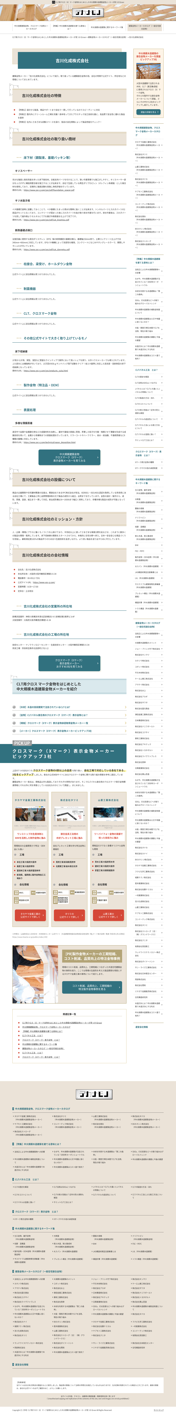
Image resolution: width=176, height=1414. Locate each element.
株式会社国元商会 (142, 708)
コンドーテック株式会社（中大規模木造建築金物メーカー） (147, 207)
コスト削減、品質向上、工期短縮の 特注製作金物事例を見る (92, 987)
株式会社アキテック (143, 744)
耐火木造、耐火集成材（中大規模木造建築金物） (145, 537)
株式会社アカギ (141, 696)
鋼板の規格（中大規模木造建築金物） (145, 510)
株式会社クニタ (141, 940)
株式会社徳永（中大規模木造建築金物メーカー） (147, 219)
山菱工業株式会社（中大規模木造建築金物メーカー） (147, 169)
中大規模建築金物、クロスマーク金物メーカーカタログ (46, 1027)
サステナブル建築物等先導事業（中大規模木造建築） (147, 586)
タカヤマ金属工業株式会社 (145, 865)
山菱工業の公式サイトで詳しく (108, 915)
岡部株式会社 (140, 979)
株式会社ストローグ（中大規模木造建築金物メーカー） (147, 244)
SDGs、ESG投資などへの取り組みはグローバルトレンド (147, 302)
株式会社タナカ (141, 847)
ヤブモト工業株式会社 (144, 913)
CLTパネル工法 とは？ (32, 1035)
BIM (136, 545)
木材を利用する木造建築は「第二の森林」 (147, 292)
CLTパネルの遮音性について (146, 419)
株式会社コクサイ (142, 732)
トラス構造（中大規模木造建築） (146, 610)
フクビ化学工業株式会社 (145, 871)
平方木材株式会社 (142, 672)
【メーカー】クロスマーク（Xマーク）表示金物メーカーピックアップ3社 (55, 730)
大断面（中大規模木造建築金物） (145, 501)
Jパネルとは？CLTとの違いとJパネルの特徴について (147, 390)
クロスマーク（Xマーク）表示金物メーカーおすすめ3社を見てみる (69, 663)
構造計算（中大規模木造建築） (147, 602)
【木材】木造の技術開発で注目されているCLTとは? (44, 707)
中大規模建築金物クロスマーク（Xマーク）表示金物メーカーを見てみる (69, 457)
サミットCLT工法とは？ (144, 440)
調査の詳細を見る (148, 112)
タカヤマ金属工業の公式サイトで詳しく (30, 915)
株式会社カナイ (141, 853)
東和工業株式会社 (142, 738)
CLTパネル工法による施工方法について (147, 426)
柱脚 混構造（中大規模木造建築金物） (145, 528)
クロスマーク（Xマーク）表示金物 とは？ (41, 1039)
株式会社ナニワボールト (145, 726)
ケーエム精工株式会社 (144, 678)
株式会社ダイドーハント (145, 961)
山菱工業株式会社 (142, 907)
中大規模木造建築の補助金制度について (147, 311)
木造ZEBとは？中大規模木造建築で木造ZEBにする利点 (147, 348)
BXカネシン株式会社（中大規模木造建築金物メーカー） (147, 231)
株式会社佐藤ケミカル (144, 889)
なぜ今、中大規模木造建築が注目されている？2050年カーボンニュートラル (147, 281)
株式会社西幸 (140, 762)
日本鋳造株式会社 (142, 720)
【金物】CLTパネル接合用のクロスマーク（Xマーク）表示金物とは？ (53, 715)
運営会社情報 (141, 1026)
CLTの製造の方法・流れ (144, 398)
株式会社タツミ (141, 925)
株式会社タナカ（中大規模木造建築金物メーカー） (147, 182)
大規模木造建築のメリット (145, 642)
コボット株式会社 (142, 666)
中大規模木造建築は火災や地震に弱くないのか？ (147, 320)
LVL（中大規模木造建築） (145, 578)
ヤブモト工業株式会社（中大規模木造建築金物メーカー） (147, 194)
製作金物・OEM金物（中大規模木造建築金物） (147, 558)
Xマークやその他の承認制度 (146, 468)
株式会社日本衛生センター (145, 973)
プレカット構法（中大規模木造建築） (147, 595)
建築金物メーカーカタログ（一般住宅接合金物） (43, 1048)
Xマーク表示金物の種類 (144, 462)
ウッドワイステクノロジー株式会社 (147, 954)
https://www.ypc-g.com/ (44, 582)
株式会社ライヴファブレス (145, 756)
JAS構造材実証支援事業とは (146, 572)
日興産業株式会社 (142, 768)
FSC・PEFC (139, 551)
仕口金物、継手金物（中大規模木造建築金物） (145, 491)
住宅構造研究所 (141, 997)
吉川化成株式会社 (142, 901)
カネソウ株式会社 (142, 660)
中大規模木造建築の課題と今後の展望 (147, 338)
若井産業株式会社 (142, 883)
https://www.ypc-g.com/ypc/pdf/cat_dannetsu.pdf (47, 249)
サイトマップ (159, 1410)
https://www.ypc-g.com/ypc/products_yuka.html (46, 370)
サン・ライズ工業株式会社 (145, 967)
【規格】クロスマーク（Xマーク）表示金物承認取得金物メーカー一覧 (53, 723)
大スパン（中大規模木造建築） (147, 566)
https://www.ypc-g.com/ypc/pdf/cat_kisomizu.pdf (46, 219)
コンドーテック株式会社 (145, 919)
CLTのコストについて (143, 403)
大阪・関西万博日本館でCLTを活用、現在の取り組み (147, 329)
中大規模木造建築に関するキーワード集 (39, 1044)
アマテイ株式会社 (142, 684)
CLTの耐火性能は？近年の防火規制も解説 (147, 411)
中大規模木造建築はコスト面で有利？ (147, 357)
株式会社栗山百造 (142, 774)
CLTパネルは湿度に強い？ (145, 434)
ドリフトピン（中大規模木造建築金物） (145, 519)
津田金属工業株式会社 (144, 714)
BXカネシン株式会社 (143, 859)
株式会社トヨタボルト (144, 750)
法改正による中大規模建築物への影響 (147, 271)
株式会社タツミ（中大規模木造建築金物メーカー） (147, 157)
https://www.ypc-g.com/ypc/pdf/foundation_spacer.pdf (49, 190)
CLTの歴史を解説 (142, 376)
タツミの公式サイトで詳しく (69, 915)
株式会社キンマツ (142, 654)
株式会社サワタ (141, 702)
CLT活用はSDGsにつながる (146, 382)
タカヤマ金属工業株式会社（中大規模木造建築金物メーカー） (147, 145)
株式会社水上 (140, 690)
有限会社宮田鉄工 (142, 946)
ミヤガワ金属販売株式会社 (145, 991)
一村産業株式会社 (142, 895)
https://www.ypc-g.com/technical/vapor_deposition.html (49, 442)
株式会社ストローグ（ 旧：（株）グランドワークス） (146, 933)
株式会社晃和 (140, 985)
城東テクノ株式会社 (143, 877)
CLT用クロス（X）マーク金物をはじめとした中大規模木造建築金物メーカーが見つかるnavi (90, 2)
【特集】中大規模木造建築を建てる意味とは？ (42, 1031)
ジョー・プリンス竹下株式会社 (147, 648)
